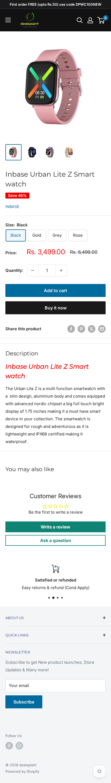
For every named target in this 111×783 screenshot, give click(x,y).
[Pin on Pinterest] (81, 329)
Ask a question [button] (55, 540)
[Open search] (80, 20)
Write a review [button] (55, 527)
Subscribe (23, 702)
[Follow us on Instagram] (19, 745)
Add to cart (55, 290)
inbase (12, 206)
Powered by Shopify (22, 771)
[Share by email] (102, 329)
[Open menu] (8, 20)
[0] (101, 20)
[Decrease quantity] (32, 270)
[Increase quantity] (61, 270)
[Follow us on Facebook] (9, 745)
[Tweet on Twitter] (91, 329)
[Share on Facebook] (71, 329)
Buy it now (56, 307)
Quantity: (14, 270)
